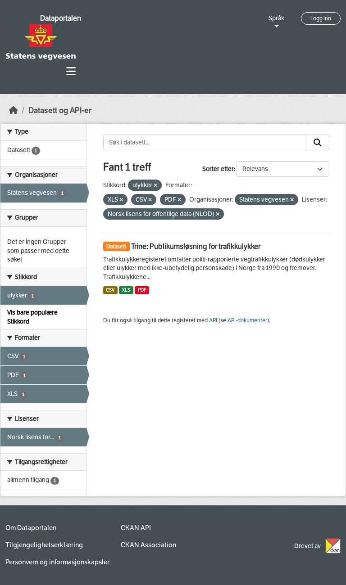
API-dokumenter (247, 320)
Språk (276, 18)
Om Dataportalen (30, 528)
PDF (142, 290)
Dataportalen (60, 18)
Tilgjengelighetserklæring (44, 545)
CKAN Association (148, 545)
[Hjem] (13, 110)
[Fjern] (155, 186)
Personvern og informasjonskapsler (57, 562)
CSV (110, 290)
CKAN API (136, 528)
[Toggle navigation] (71, 71)
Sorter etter (218, 169)
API (213, 320)
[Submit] (317, 143)
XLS (126, 290)
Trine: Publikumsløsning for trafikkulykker (195, 246)
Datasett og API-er (59, 110)
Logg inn (320, 18)
